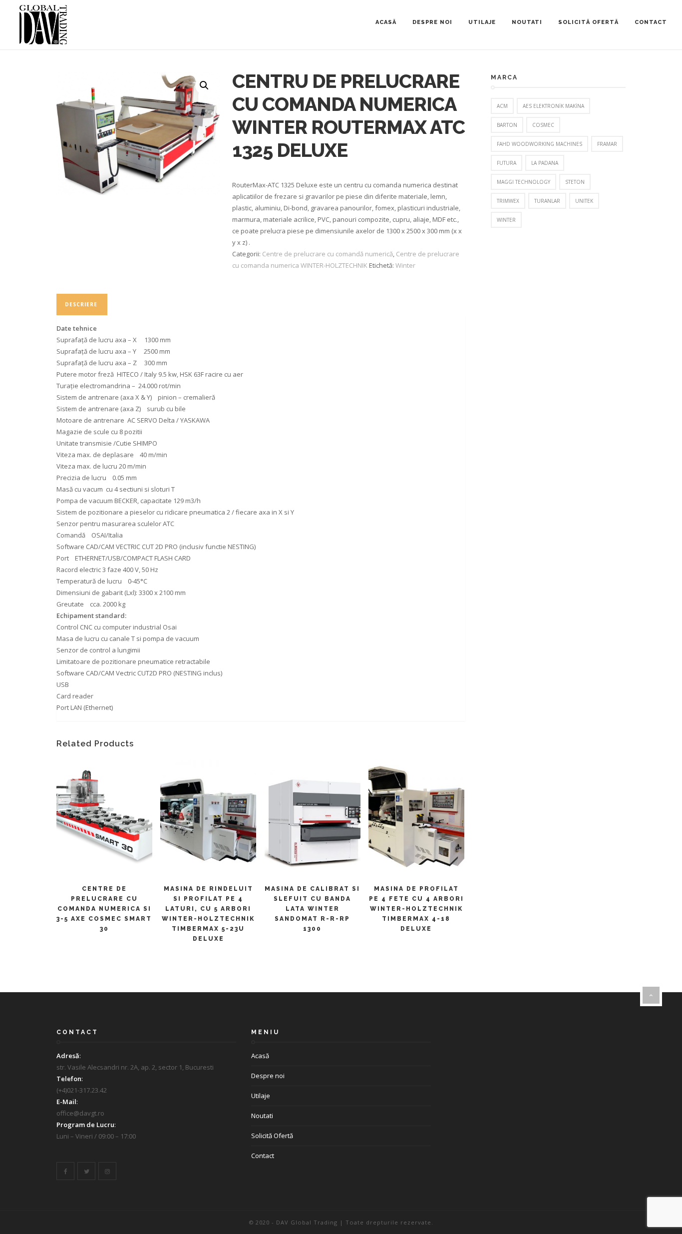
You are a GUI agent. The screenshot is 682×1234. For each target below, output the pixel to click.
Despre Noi (432, 22)
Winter (405, 265)
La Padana (544, 162)
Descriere (81, 304)
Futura (506, 162)
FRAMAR (607, 143)
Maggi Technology (523, 181)
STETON (575, 181)
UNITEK (584, 200)
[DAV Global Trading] (43, 24)
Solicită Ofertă (588, 22)
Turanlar (547, 200)
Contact (651, 22)
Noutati (527, 22)
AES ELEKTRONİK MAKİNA (553, 105)
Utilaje (482, 22)
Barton (507, 124)
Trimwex (508, 200)
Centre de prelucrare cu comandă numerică (327, 253)
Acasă (385, 22)
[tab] (81, 304)
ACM (502, 105)
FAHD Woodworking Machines (539, 143)
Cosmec (543, 124)
